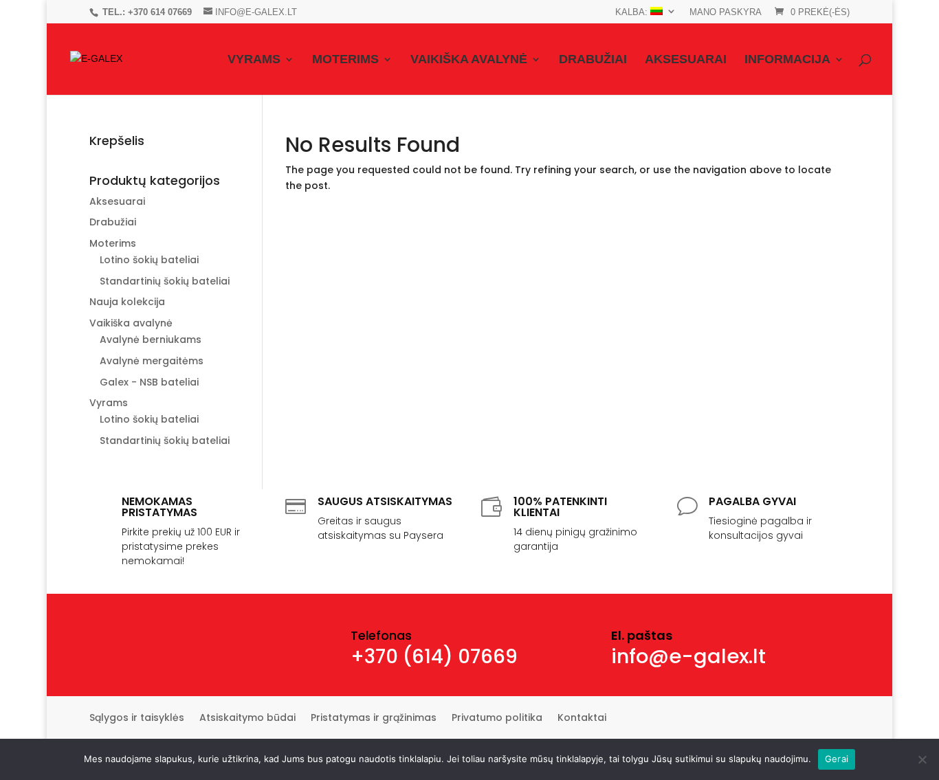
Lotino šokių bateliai (149, 260)
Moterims (345, 60)
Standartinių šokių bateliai (165, 281)
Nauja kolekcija (127, 302)
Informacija (787, 60)
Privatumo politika (497, 718)
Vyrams (254, 60)
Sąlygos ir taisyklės (136, 718)
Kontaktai (581, 718)
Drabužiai (593, 60)
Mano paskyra (725, 12)
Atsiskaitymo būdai (247, 718)
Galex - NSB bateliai (149, 382)
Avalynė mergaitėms (151, 361)
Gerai (836, 758)
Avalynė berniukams (150, 339)
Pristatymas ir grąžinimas (374, 718)
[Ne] (922, 759)
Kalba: (632, 12)
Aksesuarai (686, 60)
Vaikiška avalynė (468, 60)
